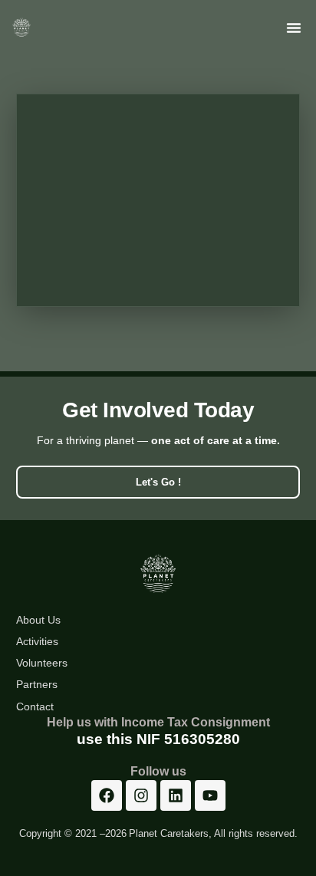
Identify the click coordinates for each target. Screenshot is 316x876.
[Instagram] (141, 795)
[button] (293, 27)
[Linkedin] (175, 795)
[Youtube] (210, 795)
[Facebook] (106, 795)
